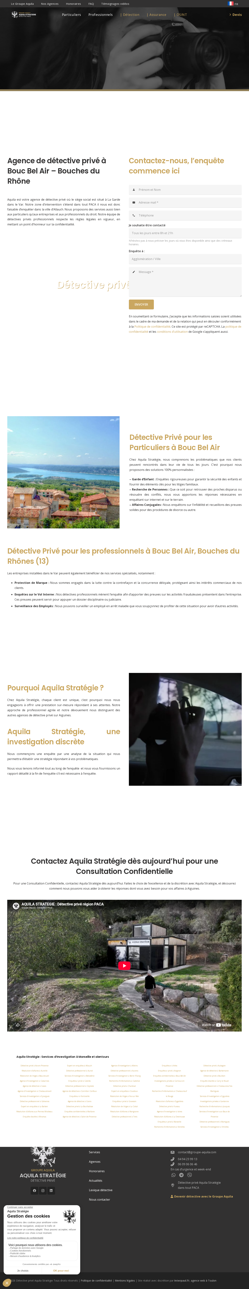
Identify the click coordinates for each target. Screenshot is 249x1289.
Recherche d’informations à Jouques (214, 1106)
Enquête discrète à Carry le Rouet (214, 1081)
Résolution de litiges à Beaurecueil (34, 1076)
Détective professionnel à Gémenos (34, 1101)
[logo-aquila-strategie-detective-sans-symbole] (23, 14)
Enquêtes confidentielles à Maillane (80, 1111)
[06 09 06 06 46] (174, 1164)
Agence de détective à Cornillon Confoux (80, 1091)
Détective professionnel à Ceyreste (79, 1086)
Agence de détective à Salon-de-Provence (79, 1116)
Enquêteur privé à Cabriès (79, 1081)
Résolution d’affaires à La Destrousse (169, 1116)
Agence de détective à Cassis (34, 1086)
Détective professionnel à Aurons (124, 1070)
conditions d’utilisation (172, 332)
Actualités (95, 1181)
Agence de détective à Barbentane (214, 1070)
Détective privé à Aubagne (214, 1065)
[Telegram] (181, 1175)
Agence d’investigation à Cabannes (34, 1081)
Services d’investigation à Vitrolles (214, 1127)
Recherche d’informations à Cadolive (124, 1081)
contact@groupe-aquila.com (197, 1152)
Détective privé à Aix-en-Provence (34, 1065)
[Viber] (189, 1175)
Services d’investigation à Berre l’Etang (124, 1076)
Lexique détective (100, 1190)
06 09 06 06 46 (187, 1164)
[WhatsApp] (174, 1175)
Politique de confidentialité (96, 1280)
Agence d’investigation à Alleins (124, 1065)
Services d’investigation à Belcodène (79, 1076)
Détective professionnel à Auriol (79, 1070)
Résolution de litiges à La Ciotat (124, 1106)
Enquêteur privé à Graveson (124, 1101)
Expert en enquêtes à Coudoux (124, 1091)
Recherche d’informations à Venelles (169, 1127)
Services (94, 1152)
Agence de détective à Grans (79, 1101)
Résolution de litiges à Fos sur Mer (124, 1096)
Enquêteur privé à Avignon (169, 1070)
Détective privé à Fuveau (169, 1106)
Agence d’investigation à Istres (169, 1111)
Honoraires (97, 1171)
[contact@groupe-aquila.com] (174, 1152)
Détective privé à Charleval (124, 1086)
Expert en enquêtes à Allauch (79, 1065)
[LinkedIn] (51, 1191)
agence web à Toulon (203, 1280)
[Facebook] (34, 1191)
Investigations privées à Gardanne (214, 1101)
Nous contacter (99, 1200)
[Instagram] (43, 1191)
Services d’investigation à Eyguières (214, 1096)
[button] (36, 3)
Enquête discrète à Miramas (34, 1116)
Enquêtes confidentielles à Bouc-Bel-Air (169, 1076)
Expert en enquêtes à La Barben (34, 1106)
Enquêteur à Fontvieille (79, 1096)
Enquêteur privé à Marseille (169, 1121)
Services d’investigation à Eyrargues (34, 1096)
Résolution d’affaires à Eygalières (169, 1101)
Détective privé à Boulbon (214, 1076)
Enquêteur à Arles (169, 1065)
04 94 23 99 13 (187, 1159)
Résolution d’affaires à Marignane (124, 1111)
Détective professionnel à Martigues (214, 1121)
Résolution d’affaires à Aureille (34, 1070)
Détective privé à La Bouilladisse (79, 1106)
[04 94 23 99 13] (174, 1159)
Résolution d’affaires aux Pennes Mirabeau (34, 1111)
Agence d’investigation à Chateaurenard (34, 1091)
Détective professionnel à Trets (124, 1116)
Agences (94, 1162)
